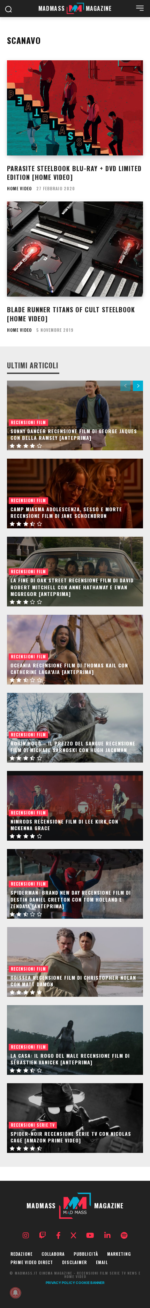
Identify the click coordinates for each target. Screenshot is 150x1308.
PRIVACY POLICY (60, 1282)
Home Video (19, 188)
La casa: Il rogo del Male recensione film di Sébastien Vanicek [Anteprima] (70, 1059)
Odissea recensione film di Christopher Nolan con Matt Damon (73, 981)
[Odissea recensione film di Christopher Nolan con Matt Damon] (75, 962)
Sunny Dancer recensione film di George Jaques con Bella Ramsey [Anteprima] (73, 434)
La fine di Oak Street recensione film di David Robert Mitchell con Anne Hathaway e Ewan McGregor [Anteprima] (72, 586)
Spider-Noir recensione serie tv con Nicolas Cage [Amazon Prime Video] (70, 1137)
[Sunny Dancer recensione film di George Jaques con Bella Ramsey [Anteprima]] (75, 415)
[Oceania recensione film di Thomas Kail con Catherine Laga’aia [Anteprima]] (75, 649)
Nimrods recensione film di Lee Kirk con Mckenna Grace (64, 825)
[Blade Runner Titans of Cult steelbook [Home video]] (75, 249)
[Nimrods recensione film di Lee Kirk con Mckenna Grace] (75, 806)
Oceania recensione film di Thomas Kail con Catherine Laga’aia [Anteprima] (69, 668)
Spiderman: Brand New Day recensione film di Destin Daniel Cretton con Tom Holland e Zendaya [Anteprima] (70, 899)
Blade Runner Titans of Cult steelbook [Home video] (71, 314)
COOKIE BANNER (90, 1282)
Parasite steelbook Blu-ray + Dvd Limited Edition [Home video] (74, 173)
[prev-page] (125, 386)
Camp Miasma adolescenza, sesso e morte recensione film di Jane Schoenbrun (66, 512)
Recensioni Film (28, 422)
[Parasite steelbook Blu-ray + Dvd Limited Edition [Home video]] (75, 107)
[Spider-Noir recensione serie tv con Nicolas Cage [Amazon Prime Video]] (75, 1118)
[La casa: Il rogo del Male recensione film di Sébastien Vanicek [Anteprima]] (75, 1040)
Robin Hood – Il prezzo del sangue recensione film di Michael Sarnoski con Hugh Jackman (72, 747)
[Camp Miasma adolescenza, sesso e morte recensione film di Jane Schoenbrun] (75, 493)
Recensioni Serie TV (33, 1125)
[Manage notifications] (15, 1292)
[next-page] (138, 386)
